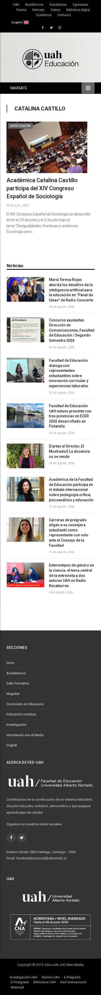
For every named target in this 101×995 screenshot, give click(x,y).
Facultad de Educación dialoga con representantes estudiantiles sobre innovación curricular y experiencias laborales (68, 373)
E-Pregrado (72, 977)
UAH (16, 4)
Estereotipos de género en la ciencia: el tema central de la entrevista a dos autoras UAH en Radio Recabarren (71, 575)
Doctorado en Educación (25, 704)
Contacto (64, 15)
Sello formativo (17, 683)
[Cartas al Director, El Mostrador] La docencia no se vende (69, 451)
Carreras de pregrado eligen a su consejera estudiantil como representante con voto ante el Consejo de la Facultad (68, 533)
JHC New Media (71, 965)
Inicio (10, 663)
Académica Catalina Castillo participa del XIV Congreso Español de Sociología (42, 188)
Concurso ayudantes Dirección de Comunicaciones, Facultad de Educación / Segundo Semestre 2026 (71, 330)
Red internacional (73, 982)
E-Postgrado (20, 982)
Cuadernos (44, 15)
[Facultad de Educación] (50, 58)
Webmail (17, 987)
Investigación (20, 125)
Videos (55, 10)
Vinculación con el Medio (25, 735)
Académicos (34, 4)
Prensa (21, 10)
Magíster (13, 694)
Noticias (38, 10)
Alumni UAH (51, 977)
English (17, 22)
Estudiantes (58, 4)
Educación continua (21, 714)
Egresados (80, 4)
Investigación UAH (24, 977)
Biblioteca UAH (44, 982)
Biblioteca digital (78, 10)
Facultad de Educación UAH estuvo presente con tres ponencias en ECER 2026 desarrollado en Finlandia (70, 416)
